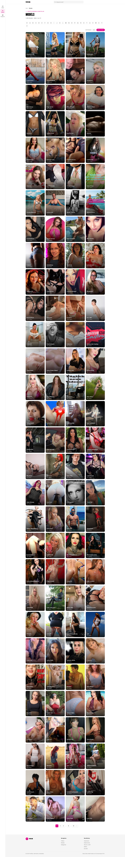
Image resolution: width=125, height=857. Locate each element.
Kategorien (3, 16)
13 (73, 825)
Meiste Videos (100, 29)
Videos (2, 7)
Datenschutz (87, 842)
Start (27, 8)
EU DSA (86, 848)
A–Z (94, 29)
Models (2, 12)
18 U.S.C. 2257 (87, 844)
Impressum (86, 840)
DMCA (85, 846)
